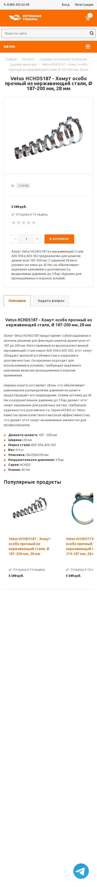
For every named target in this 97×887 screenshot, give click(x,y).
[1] (13, 222)
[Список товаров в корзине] (90, 20)
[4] (28, 222)
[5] (33, 222)
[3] (23, 222)
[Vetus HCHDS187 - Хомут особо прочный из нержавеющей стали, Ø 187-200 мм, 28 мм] (48, 169)
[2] (18, 222)
